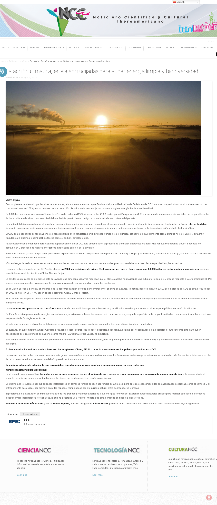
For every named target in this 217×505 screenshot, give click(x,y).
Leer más (22, 474)
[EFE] (14, 423)
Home (3, 61)
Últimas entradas (30, 414)
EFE (17, 77)
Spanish (180, 2)
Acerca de (12, 414)
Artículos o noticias (18, 61)
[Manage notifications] (209, 497)
